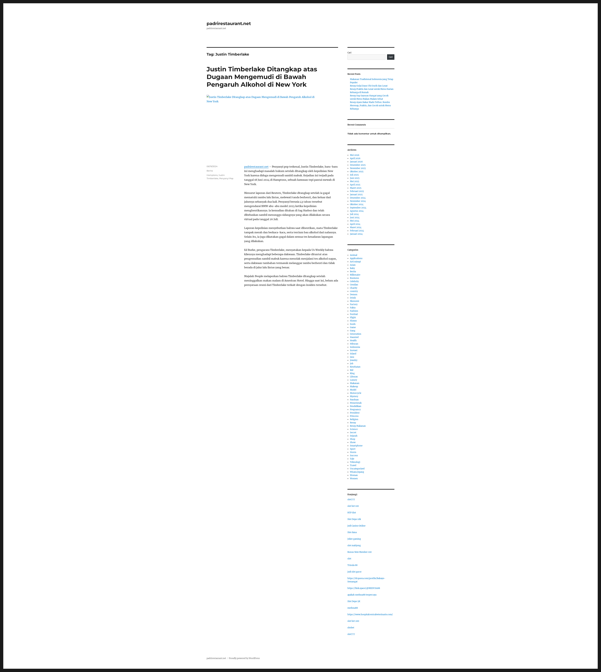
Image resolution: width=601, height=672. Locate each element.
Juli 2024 (354, 214)
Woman (354, 475)
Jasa (352, 357)
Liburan (354, 376)
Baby (352, 268)
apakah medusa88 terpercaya (361, 594)
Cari (349, 52)
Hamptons (212, 175)
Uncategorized (357, 468)
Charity (353, 288)
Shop (352, 439)
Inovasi (353, 350)
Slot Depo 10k (354, 519)
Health (353, 340)
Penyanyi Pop (226, 178)
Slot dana (352, 532)
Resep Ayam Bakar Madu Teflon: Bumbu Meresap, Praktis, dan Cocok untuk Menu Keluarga (370, 105)
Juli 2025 (354, 175)
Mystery (354, 396)
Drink (353, 297)
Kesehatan (355, 366)
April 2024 (355, 224)
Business (354, 278)
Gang (352, 330)
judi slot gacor (354, 571)
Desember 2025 (358, 165)
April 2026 (355, 158)
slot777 (351, 499)
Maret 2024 (355, 227)
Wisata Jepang (357, 472)
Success (354, 455)
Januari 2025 (356, 194)
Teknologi (355, 462)
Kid (351, 370)
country (354, 291)
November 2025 (358, 168)
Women (354, 478)
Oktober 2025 (356, 171)
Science (354, 429)
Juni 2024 (355, 217)
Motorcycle (355, 393)
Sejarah (353, 435)
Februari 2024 (357, 230)
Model (353, 389)
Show (353, 442)
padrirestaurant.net (229, 23)
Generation (355, 334)
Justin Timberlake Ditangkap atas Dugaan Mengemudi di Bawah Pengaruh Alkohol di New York (262, 76)
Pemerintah (356, 403)
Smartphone (356, 445)
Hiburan (354, 343)
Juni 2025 (355, 178)
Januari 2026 (356, 161)
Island (353, 353)
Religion (354, 419)
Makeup (354, 386)
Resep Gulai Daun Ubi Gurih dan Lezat (369, 85)
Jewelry (353, 360)
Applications (356, 258)
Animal (353, 255)
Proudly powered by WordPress (244, 658)
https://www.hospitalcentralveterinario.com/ (370, 614)
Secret (353, 432)
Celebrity (354, 281)
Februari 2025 (357, 191)
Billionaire (355, 274)
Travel (353, 465)
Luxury (353, 380)
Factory (353, 304)
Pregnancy (355, 409)
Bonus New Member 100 (359, 552)
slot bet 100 (353, 506)
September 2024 (358, 207)
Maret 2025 (355, 188)
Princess (354, 416)
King (352, 373)
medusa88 (352, 608)
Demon (353, 294)
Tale (352, 458)
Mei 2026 (354, 155)
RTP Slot (351, 512)
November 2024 (358, 201)
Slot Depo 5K (353, 601)
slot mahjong (354, 545)
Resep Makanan (358, 426)
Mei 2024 (354, 221)
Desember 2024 (358, 198)
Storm (353, 452)
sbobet (350, 627)
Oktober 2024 (356, 204)
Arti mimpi (355, 261)
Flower (353, 320)
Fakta (352, 307)
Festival (354, 314)
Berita (210, 170)
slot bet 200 (353, 621)
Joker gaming (354, 539)
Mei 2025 (354, 181)
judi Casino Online (356, 525)
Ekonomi (354, 301)
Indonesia (355, 347)
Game (353, 327)
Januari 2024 (356, 234)
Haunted (354, 337)
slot (349, 558)
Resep (353, 422)
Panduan (354, 399)
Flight (353, 317)
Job (351, 363)
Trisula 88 (352, 565)
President (355, 412)
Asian (353, 265)
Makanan (354, 383)
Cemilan (354, 284)
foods (353, 324)
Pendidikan (355, 406)
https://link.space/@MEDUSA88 (363, 588)
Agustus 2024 (357, 211)
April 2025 (355, 184)
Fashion (354, 311)
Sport (352, 449)
